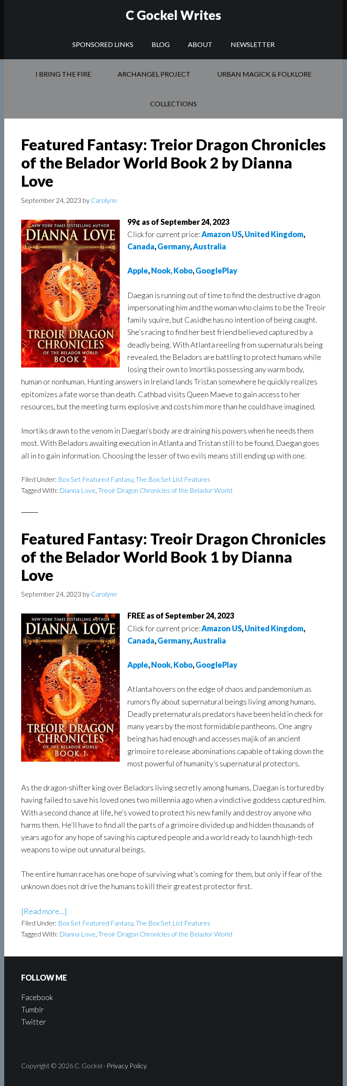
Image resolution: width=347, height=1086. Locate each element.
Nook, (161, 664)
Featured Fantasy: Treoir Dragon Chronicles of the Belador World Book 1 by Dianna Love (173, 556)
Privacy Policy (127, 1065)
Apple (137, 270)
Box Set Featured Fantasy (95, 479)
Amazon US (221, 234)
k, (169, 270)
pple (140, 664)
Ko (179, 664)
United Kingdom (274, 234)
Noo (158, 270)
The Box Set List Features (173, 479)
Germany (173, 246)
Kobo (183, 270)
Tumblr (32, 1009)
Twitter (33, 1021)
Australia (209, 246)
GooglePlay (216, 270)
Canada (140, 246)
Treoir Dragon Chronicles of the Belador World (165, 490)
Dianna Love (77, 490)
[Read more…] (44, 911)
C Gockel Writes (173, 14)
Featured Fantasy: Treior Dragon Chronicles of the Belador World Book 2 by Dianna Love (173, 162)
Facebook (37, 997)
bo (188, 664)
